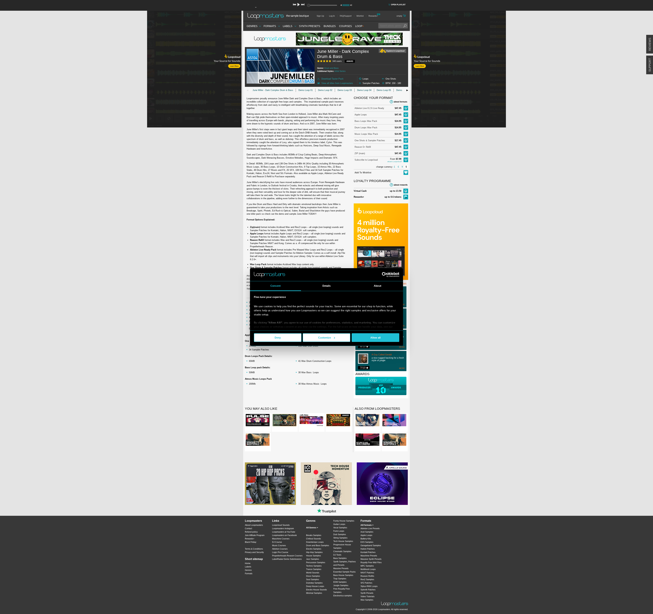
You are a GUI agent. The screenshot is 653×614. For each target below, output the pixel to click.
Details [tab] (326, 285)
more (402, 347)
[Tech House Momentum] (326, 483)
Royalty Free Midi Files (371, 562)
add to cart (406, 108)
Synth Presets (309, 26)
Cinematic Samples (342, 551)
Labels (287, 26)
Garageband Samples (371, 545)
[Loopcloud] (120, 69)
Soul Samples (312, 579)
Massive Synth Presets (371, 559)
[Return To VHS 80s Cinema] (367, 440)
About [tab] (377, 285)
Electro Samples (313, 549)
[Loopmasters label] (270, 39)
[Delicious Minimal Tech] (367, 421)
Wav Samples (367, 600)
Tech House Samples (343, 541)
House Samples (313, 556)
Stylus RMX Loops (369, 586)
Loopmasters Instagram (283, 528)
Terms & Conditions (254, 549)
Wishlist (360, 16)
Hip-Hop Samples (314, 552)
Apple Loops (361, 114)
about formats (400, 102)
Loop (359, 26)
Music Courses (279, 545)
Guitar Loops (339, 524)
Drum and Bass (331, 68)
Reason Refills (367, 576)
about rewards (401, 185)
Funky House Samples (343, 521)
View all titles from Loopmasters (337, 83)
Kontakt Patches (368, 552)
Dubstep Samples (314, 583)
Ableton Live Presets (370, 528)
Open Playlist (398, 5)
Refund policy (251, 532)
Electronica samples (342, 595)
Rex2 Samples (367, 579)
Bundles (330, 26)
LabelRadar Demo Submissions (287, 559)
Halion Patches (368, 549)
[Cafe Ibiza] (311, 421)
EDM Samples (340, 582)
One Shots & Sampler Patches (370, 140)
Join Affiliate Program (254, 535)
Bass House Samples (343, 575)
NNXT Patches (367, 573)
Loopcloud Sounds (281, 525)
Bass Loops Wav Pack (366, 121)
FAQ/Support (345, 16)
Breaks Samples (313, 535)
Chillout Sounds (313, 539)
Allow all (375, 337)
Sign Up (320, 16)
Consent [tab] (275, 285)
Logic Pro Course (280, 552)
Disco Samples (313, 576)
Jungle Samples (340, 585)
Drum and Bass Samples (317, 545)
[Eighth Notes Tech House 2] (270, 483)
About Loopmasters (254, 525)
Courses (345, 26)
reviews (649, 44)
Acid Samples (367, 532)
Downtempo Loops (315, 542)
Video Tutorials (367, 596)
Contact (248, 528)
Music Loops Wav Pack (366, 134)
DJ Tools (337, 555)
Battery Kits (366, 539)
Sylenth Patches (368, 590)
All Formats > (367, 525)
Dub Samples (339, 534)
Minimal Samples (314, 593)
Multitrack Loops (368, 569)
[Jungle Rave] (349, 39)
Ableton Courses (280, 549)
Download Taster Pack (332, 78)
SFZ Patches (366, 583)
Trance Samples (313, 569)
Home (247, 563)
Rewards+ (373, 16)
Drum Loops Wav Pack (366, 127)
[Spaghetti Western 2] (258, 440)
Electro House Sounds (316, 590)
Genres (252, 26)
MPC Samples (367, 566)
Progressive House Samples (342, 546)
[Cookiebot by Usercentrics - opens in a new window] (384, 274)
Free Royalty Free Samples (341, 590)
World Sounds (312, 573)
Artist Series (340, 71)
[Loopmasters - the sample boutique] (279, 16)
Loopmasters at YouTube (283, 532)
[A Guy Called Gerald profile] (365, 358)
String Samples (340, 538)
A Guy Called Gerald (382, 354)
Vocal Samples (340, 527)
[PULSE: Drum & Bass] (258, 421)
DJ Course (277, 542)
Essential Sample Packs (344, 572)
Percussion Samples (315, 562)
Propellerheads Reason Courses (287, 556)
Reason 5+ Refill (363, 147)
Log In (332, 16)
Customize (324, 337)
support (649, 65)
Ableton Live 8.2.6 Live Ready (369, 108)
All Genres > (312, 527)
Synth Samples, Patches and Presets (344, 563)
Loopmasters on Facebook (284, 535)
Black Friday (250, 542)
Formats (270, 26)
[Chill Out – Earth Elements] (284, 421)
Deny (278, 337)
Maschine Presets (369, 556)
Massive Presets (340, 568)
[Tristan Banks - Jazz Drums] (394, 421)
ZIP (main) (360, 153)
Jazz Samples (312, 559)
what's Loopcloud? (394, 161)
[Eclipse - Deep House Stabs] (382, 483)
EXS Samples (367, 542)
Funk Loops (338, 531)
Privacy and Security (254, 552)
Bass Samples (340, 558)
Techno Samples (314, 566)
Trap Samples (339, 578)
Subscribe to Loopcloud (366, 160)
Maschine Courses (280, 539)
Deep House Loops (315, 586)
